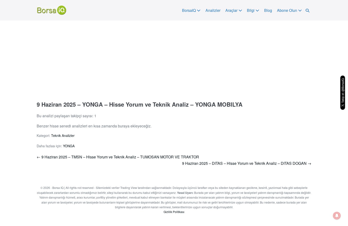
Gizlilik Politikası (174, 212)
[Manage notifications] (337, 215)
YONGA (69, 145)
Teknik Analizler (63, 135)
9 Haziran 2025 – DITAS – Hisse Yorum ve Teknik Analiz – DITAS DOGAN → (246, 163)
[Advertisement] (174, 56)
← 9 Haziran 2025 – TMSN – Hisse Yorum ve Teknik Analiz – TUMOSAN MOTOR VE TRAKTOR (118, 157)
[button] (307, 10)
